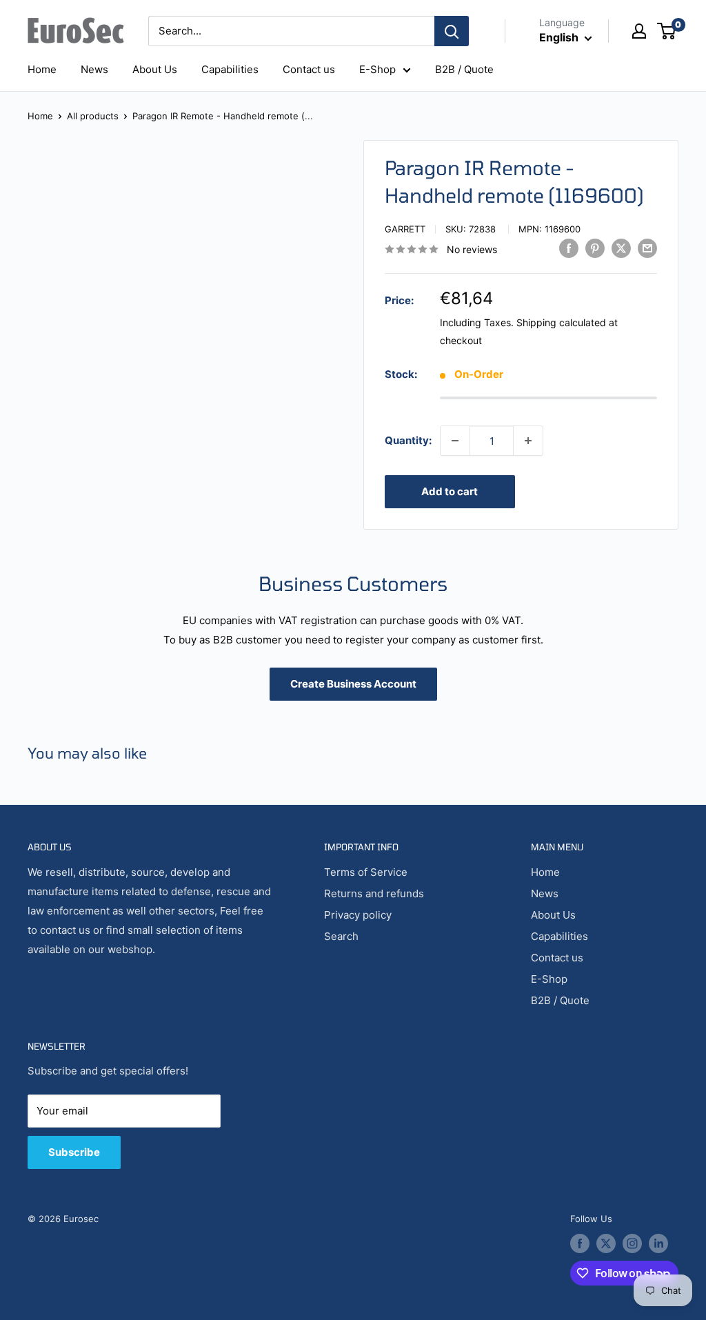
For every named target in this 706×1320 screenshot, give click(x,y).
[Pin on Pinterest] (595, 248)
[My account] (639, 31)
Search (341, 936)
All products (93, 115)
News (94, 69)
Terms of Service (365, 872)
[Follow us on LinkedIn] (658, 1243)
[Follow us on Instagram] (632, 1243)
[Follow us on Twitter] (606, 1243)
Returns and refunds (374, 893)
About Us (154, 69)
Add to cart (449, 491)
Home (42, 69)
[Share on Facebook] (568, 248)
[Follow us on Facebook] (579, 1243)
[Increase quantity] (528, 440)
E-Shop (377, 69)
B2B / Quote (464, 69)
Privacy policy (358, 914)
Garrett (405, 228)
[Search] (451, 31)
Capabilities (230, 69)
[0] (667, 31)
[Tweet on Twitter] (621, 248)
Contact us (309, 69)
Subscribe (74, 1152)
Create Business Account (353, 683)
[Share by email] (647, 248)
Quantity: (408, 440)
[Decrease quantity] (455, 440)
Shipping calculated (561, 322)
